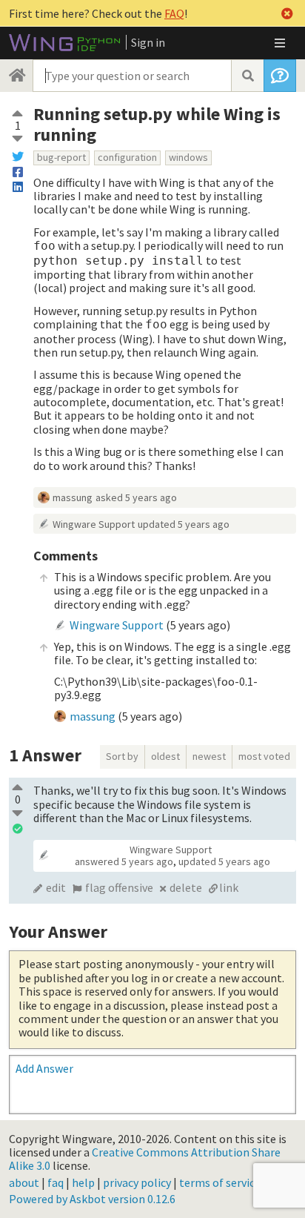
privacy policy (137, 1182)
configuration (127, 157)
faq (55, 1182)
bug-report (61, 157)
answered (124, 861)
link (228, 887)
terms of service (220, 1182)
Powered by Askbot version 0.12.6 (92, 1198)
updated (183, 524)
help (83, 1182)
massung (73, 497)
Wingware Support (94, 524)
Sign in (148, 42)
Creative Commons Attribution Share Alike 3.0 (145, 1159)
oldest (165, 756)
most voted (264, 756)
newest (209, 756)
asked (136, 497)
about (24, 1182)
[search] (247, 75)
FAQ (174, 13)
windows (188, 157)
